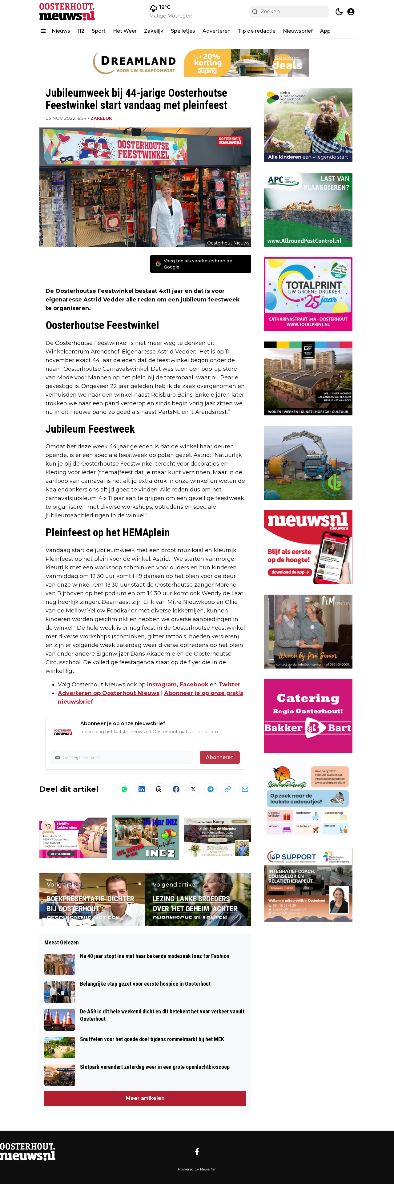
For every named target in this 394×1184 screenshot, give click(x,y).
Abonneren (220, 757)
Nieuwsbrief (298, 31)
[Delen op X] (193, 789)
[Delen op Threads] (159, 789)
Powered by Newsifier (197, 1169)
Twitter (229, 684)
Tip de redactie (256, 31)
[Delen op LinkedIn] (141, 789)
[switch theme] (339, 11)
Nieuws (61, 31)
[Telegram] (210, 789)
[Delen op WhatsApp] (124, 789)
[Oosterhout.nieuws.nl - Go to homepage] (27, 1152)
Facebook (194, 684)
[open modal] (351, 11)
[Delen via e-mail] (245, 789)
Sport (99, 31)
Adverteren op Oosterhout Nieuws (108, 693)
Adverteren (217, 31)
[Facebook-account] (197, 1151)
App (325, 31)
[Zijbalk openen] (43, 31)
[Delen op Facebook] (176, 789)
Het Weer (125, 31)
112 (81, 31)
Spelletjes (183, 31)
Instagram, (162, 684)
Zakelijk (153, 31)
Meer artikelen (145, 1098)
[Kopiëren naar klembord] (228, 789)
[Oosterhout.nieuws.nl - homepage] (67, 12)
